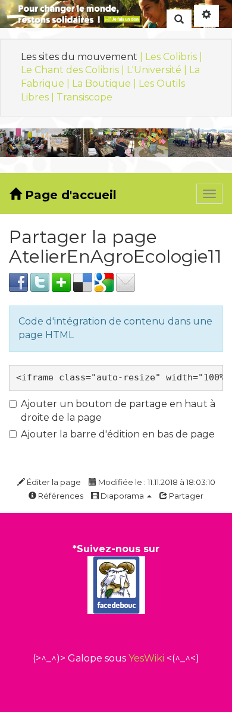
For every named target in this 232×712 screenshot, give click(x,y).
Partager (185, 495)
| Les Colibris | (171, 56)
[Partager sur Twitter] (39, 281)
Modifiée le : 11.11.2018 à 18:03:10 (155, 482)
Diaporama (122, 495)
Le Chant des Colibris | (74, 69)
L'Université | (158, 69)
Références (59, 495)
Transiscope (84, 97)
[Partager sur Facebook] (18, 281)
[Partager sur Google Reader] (104, 281)
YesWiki (146, 658)
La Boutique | (105, 83)
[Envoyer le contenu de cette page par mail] (125, 281)
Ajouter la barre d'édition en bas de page (118, 434)
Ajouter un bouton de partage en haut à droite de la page (118, 410)
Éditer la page (53, 482)
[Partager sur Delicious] (82, 281)
